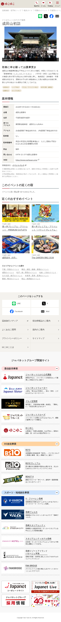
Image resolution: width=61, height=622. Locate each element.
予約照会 (50, 6)
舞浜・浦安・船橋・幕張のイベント (35, 269)
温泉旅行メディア (10, 320)
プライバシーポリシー (12, 338)
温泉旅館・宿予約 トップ (11, 10)
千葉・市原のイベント (10, 269)
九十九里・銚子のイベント (12, 275)
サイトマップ (38, 338)
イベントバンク (18, 165)
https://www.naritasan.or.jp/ (26, 160)
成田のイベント (8, 272)
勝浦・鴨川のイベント (10, 279)
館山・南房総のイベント (31, 279)
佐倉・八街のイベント (47, 272)
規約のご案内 (38, 329)
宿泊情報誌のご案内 (41, 320)
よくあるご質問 (9, 329)
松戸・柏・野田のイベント (26, 272)
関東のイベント (41, 10)
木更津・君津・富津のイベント (37, 275)
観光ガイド (28, 10)
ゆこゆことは (8, 347)
